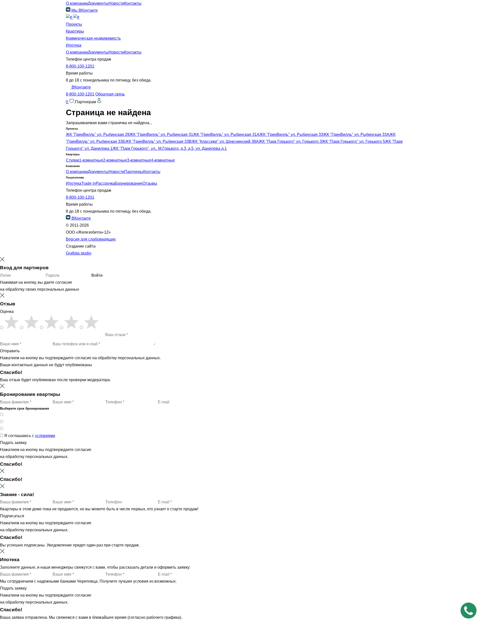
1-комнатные (91, 160)
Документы (98, 3)
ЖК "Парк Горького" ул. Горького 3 (290, 141)
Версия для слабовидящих (91, 239)
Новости (116, 3)
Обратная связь (110, 94)
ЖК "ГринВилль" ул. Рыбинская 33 (291, 134)
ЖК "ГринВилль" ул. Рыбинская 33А (356, 134)
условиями (45, 436)
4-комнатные (163, 160)
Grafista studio (78, 253)
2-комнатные (115, 160)
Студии (72, 160)
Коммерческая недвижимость (93, 38)
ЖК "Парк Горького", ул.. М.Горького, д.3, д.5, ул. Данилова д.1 (170, 148)
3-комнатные (139, 160)
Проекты (74, 24)
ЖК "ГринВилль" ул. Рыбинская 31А (226, 134)
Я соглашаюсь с (29, 436)
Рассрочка (105, 183)
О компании (77, 3)
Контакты (132, 3)
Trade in (88, 183)
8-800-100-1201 (80, 66)
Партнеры (133, 172)
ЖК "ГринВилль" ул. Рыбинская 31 (161, 134)
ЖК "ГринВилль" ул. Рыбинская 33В (158, 141)
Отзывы (149, 183)
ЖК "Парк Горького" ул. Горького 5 (353, 141)
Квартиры (75, 31)
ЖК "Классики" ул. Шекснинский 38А (225, 141)
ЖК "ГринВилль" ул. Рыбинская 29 (97, 134)
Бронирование (128, 183)
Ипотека (73, 45)
